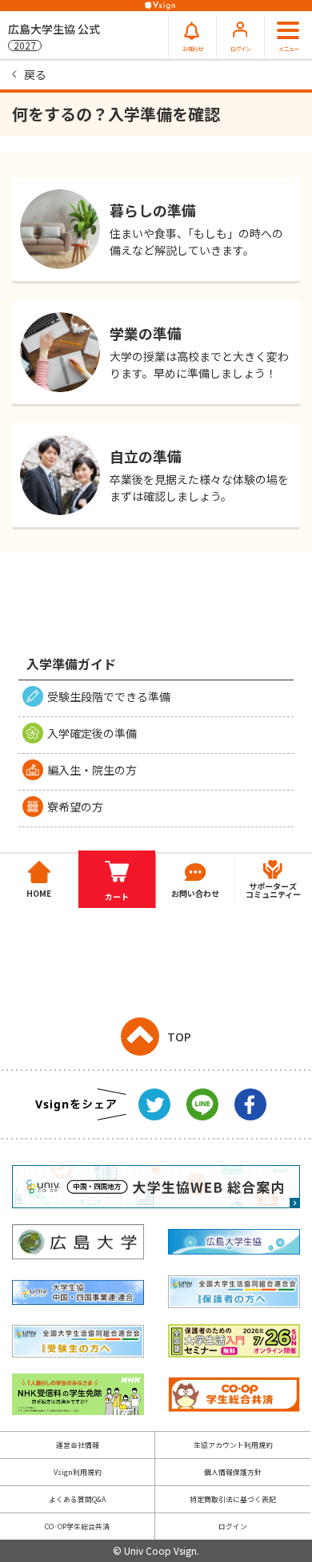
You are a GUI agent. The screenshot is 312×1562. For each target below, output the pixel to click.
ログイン (232, 1526)
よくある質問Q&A (77, 1499)
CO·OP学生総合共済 (77, 1526)
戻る (35, 74)
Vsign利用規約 (78, 1472)
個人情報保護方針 (233, 1472)
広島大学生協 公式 (54, 36)
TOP (179, 1037)
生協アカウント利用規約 (233, 1445)
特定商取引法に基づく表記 (233, 1499)
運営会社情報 (77, 1445)
